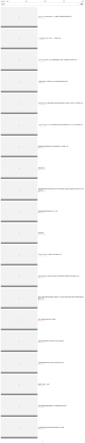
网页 (7, 1)
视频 (64, 1)
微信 (45, 1)
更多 (83, 1)
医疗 (26, 1)
